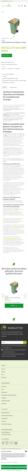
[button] (13, 36)
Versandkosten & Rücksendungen (9, 395)
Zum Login (5, 55)
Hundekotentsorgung (6, 424)
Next (25, 296)
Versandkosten (17, 302)
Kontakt (3, 371)
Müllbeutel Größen (5, 400)
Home (3, 11)
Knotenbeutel (4, 418)
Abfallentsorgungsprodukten (10, 238)
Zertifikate (3, 398)
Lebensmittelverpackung (7, 415)
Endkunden (10, 1)
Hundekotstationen (16, 226)
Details (4, 87)
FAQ (2, 374)
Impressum (4, 386)
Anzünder (3, 421)
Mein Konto (22, 5)
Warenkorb (3, 377)
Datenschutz (4, 392)
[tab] (4, 87)
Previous (2, 296)
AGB (2, 389)
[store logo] (8, 6)
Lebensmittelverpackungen (10, 239)
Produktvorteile (13, 87)
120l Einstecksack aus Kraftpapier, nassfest (13, 298)
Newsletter (3, 403)
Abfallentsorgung (5, 412)
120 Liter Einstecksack (13, 210)
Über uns (3, 369)
